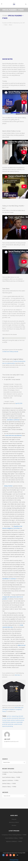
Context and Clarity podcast (10, 351)
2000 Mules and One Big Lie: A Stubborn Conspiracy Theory (12, 709)
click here (17, 675)
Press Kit (14, 819)
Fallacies (15, 23)
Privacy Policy (14, 860)
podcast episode (7, 724)
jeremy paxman (11, 722)
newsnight (19, 722)
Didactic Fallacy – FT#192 (9, 786)
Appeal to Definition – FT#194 (10, 780)
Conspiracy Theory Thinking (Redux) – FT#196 (14, 835)
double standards (12, 718)
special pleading (7, 726)
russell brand (18, 724)
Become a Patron (14, 822)
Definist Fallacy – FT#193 (9, 783)
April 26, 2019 (18, 403)
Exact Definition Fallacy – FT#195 (11, 777)
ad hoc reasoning (12, 716)
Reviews (14, 825)
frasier (9, 720)
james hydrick (15, 720)
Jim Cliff (22, 23)
